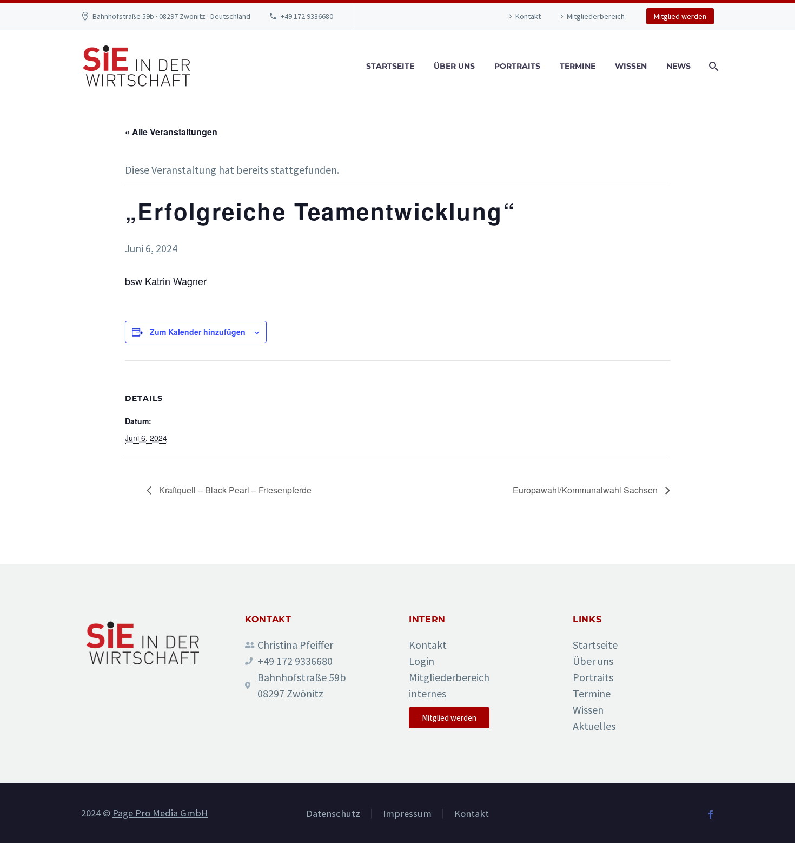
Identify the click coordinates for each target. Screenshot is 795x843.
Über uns (454, 66)
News (678, 66)
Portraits (517, 66)
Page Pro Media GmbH (160, 813)
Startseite (390, 66)
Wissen (631, 66)
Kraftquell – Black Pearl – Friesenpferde (234, 490)
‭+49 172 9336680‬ (307, 16)
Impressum (407, 814)
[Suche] (712, 66)
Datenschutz (333, 814)
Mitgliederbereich (596, 16)
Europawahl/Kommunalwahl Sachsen (586, 490)
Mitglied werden (680, 16)
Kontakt (528, 16)
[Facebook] (710, 814)
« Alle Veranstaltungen (171, 132)
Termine (577, 66)
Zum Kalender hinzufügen (198, 331)
